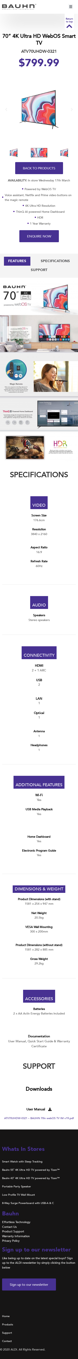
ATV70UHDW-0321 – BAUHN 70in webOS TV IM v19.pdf (39, 1118)
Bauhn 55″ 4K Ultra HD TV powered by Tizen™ (31, 1170)
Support (7, 1333)
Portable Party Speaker (16, 1186)
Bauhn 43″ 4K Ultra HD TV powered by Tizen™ (31, 1178)
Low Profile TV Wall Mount (18, 1195)
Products (7, 1324)
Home (6, 1316)
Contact (7, 1341)
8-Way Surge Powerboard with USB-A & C (28, 1203)
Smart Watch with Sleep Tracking (22, 1161)
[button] (70, 7)
